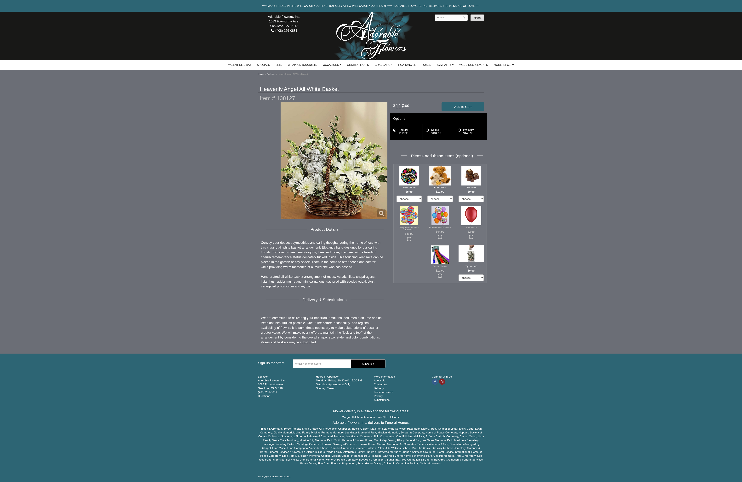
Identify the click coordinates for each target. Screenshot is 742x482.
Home (261, 74)
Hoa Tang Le (407, 64)
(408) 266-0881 (285, 30)
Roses (426, 64)
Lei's (279, 64)
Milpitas (315, 432)
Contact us (380, 384)
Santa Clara (279, 440)
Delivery (379, 388)
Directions (264, 395)
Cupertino (315, 444)
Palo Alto (382, 417)
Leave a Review (383, 392)
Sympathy (444, 64)
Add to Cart (463, 107)
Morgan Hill (349, 417)
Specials (263, 64)
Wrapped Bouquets (302, 64)
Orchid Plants (358, 64)
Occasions (331, 64)
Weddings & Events (473, 64)
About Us (379, 380)
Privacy (378, 395)
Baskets (271, 74)
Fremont (326, 432)
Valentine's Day (239, 64)
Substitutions (382, 399)
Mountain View (366, 417)
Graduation (383, 64)
